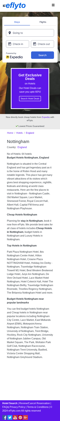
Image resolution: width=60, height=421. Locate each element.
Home (10, 133)
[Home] (14, 6)
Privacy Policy (17, 407)
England (30, 133)
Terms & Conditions (37, 407)
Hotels (19, 133)
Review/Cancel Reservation (34, 403)
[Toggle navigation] (53, 6)
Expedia (46, 117)
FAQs (5, 407)
